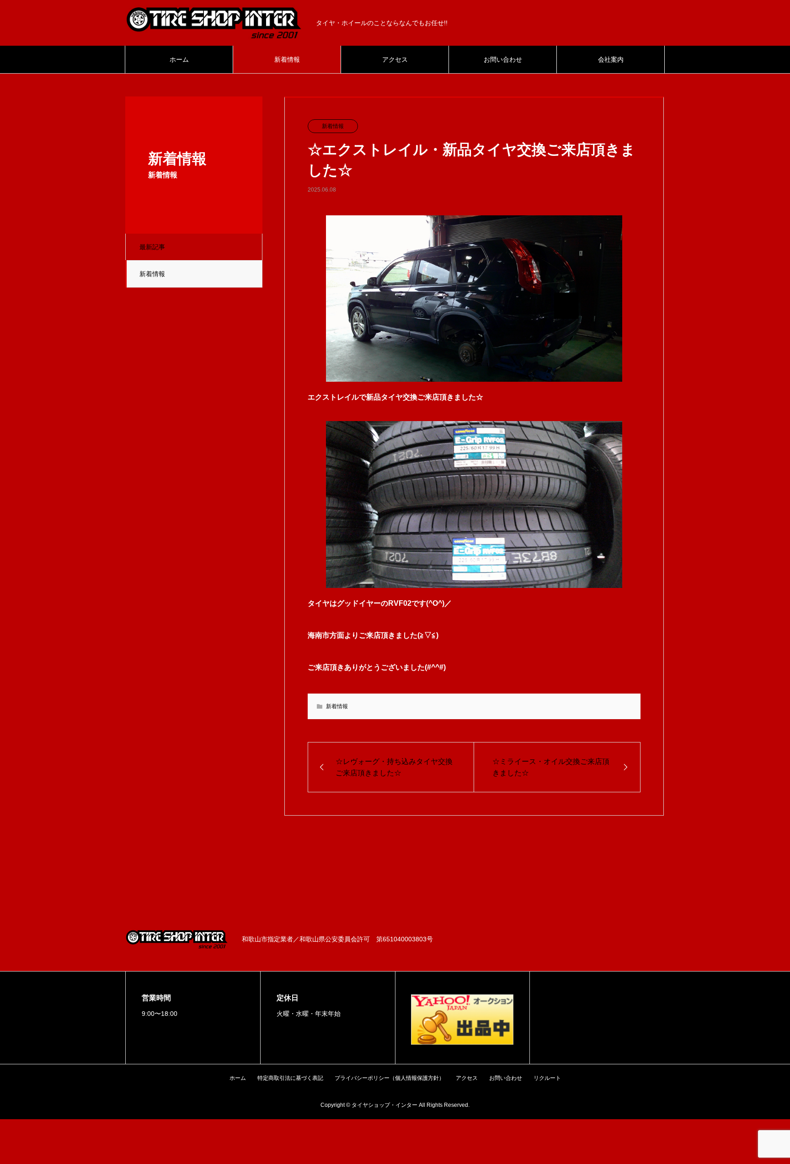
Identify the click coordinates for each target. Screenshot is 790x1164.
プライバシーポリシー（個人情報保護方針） (389, 1078)
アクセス (395, 59)
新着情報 (287, 59)
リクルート (547, 1078)
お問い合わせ (503, 59)
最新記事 (152, 247)
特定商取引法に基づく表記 (290, 1078)
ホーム (179, 59)
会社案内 (611, 59)
